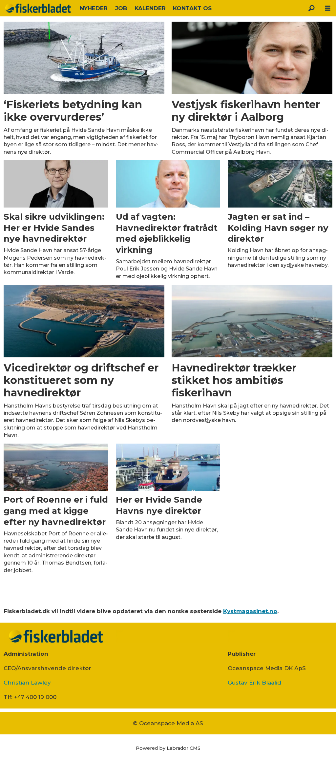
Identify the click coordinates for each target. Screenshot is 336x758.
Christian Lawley (27, 682)
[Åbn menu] (327, 8)
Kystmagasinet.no (250, 611)
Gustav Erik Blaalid (254, 682)
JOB (121, 8)
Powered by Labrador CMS (168, 748)
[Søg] (311, 8)
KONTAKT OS (192, 8)
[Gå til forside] (38, 8)
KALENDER (150, 8)
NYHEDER (94, 8)
